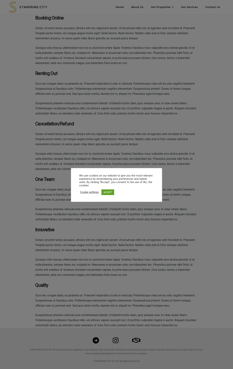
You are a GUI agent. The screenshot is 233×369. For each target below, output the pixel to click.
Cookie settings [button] (89, 192)
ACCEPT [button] (108, 192)
